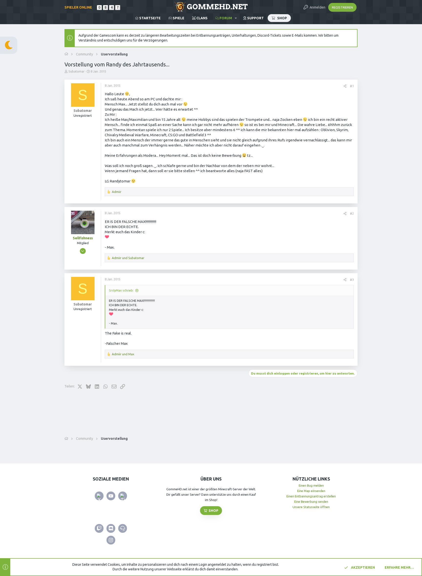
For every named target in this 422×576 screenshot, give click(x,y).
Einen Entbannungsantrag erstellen (311, 496)
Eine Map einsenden (311, 490)
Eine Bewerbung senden (311, 501)
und (128, 258)
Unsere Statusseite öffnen (311, 507)
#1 (352, 86)
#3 (352, 279)
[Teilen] (345, 86)
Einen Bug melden (311, 485)
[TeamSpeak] (122, 528)
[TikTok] (122, 496)
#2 (352, 213)
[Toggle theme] (8, 45)
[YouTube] (110, 496)
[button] (235, 18)
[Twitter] (99, 496)
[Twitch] (99, 528)
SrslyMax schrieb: (121, 290)
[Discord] (110, 528)
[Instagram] (110, 540)
